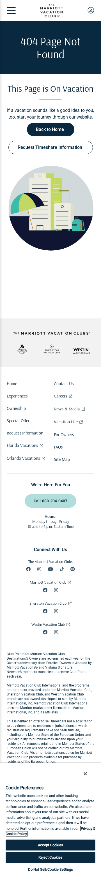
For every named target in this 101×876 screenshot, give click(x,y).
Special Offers (19, 420)
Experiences (17, 396)
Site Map (62, 459)
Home (12, 383)
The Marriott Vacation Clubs (50, 561)
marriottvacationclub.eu (56, 753)
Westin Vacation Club (48, 624)
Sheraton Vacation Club (47, 603)
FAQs (58, 447)
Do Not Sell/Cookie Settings (50, 869)
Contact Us (64, 383)
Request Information (25, 433)
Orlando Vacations (23, 458)
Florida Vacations (22, 445)
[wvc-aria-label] (81, 350)
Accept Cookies (50, 845)
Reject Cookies (50, 857)
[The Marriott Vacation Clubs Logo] (51, 16)
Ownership (16, 408)
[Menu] (11, 10)
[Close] (85, 774)
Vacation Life (66, 421)
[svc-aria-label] (51, 349)
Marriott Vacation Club (48, 582)
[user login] (91, 10)
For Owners (64, 434)
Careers (60, 396)
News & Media (67, 409)
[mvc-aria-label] (21, 349)
